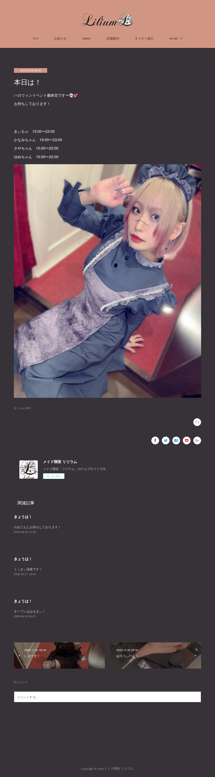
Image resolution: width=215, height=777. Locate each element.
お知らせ (60, 38)
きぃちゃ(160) (22, 408)
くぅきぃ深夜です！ (28, 569)
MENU (86, 38)
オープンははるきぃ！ (29, 611)
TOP (35, 38)
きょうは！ (23, 516)
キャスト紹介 (144, 38)
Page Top (107, 748)
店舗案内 (112, 38)
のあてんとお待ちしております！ (37, 527)
